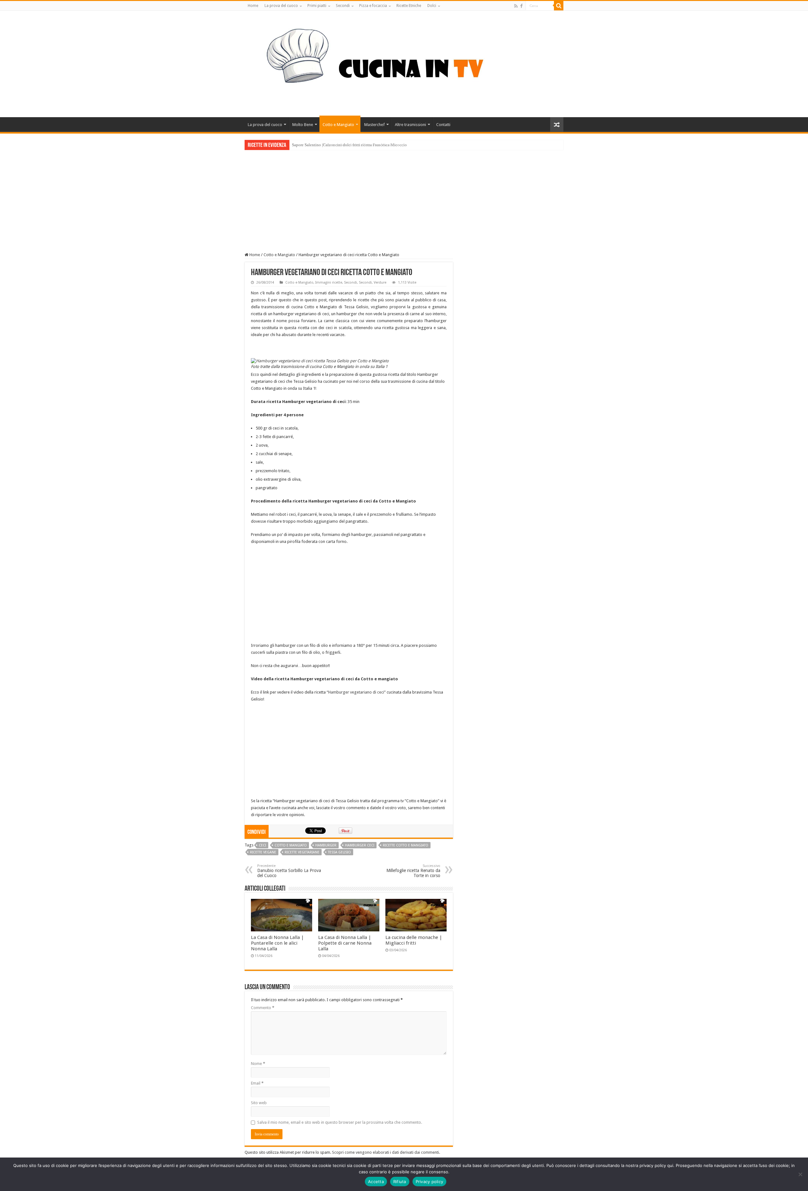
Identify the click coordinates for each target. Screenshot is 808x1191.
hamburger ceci (359, 845)
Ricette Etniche (408, 5)
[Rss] (516, 6)
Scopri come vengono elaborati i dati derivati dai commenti (385, 1152)
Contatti (443, 124)
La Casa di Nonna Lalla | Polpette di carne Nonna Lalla (344, 943)
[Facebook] (521, 6)
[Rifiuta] (800, 1174)
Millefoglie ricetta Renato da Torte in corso (413, 871)
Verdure (380, 282)
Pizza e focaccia (373, 5)
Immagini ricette (328, 282)
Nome (258, 1063)
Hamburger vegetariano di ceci (356, 692)
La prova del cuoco (281, 5)
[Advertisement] (404, 197)
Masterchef (374, 124)
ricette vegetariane (302, 852)
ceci (262, 845)
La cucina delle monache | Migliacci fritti (413, 940)
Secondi (343, 5)
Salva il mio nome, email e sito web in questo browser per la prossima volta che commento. (339, 1122)
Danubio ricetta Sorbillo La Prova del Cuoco (289, 871)
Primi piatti (316, 5)
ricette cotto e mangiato (405, 845)
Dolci (431, 5)
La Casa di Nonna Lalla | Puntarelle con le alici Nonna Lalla (277, 943)
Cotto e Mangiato (338, 124)
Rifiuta (399, 1181)
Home (253, 5)
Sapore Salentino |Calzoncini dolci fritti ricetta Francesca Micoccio (349, 144)
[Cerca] (558, 5)
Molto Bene (302, 124)
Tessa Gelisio (339, 852)
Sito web (259, 1102)
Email (257, 1083)
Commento (262, 1007)
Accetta (376, 1181)
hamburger (325, 845)
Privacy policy (429, 1181)
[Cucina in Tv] (404, 62)
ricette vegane (263, 852)
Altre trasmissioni (410, 124)
